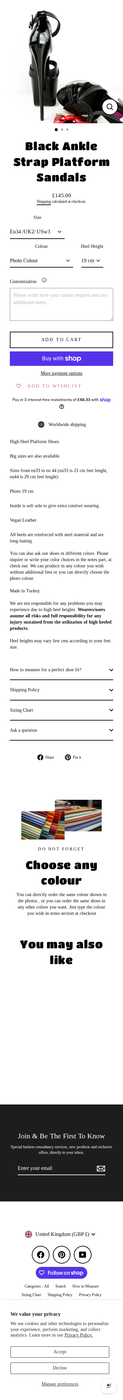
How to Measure (85, 1286)
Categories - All (37, 1286)
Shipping (44, 202)
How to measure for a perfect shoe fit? (45, 669)
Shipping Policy (25, 689)
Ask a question (23, 730)
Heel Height (92, 246)
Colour (41, 246)
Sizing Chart (21, 710)
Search (60, 1286)
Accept (59, 1351)
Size (37, 217)
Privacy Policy (90, 1295)
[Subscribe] (100, 1168)
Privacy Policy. (79, 1335)
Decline (60, 1367)
